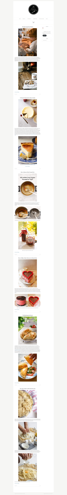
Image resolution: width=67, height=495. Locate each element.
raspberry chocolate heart (33, 291)
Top (51, 493)
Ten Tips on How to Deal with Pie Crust (27, 388)
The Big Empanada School (28, 315)
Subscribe (44, 35)
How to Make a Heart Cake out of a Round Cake (27, 258)
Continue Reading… (17, 92)
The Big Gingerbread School (27, 27)
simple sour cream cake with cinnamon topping (29, 164)
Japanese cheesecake (33, 134)
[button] (21, 212)
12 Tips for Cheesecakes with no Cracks (27, 97)
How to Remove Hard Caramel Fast (27, 172)
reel (36, 202)
